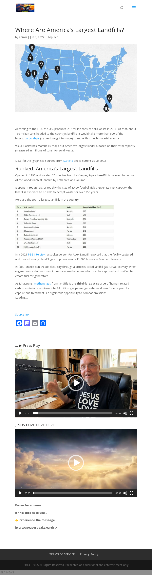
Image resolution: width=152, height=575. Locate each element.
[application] (76, 383)
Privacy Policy (89, 554)
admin (23, 37)
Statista (68, 161)
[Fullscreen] (132, 413)
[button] (76, 383)
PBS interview (37, 254)
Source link (22, 314)
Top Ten (53, 37)
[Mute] (125, 413)
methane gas (42, 283)
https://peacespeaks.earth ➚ (36, 527)
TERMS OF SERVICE (62, 554)
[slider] (72, 413)
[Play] (20, 413)
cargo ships (32, 138)
